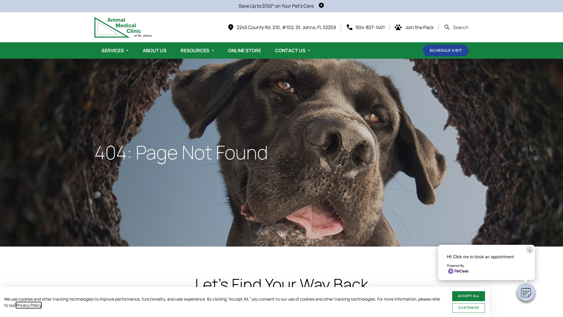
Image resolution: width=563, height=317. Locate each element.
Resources (195, 50)
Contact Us (290, 50)
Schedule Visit (446, 50)
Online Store (244, 50)
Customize (468, 308)
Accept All (468, 296)
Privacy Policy (28, 305)
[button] (526, 292)
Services (112, 50)
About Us (155, 50)
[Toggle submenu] (127, 50)
